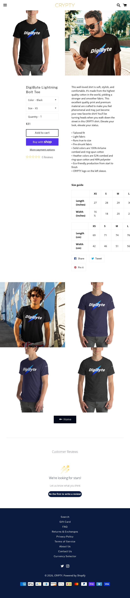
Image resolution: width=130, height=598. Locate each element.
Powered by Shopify (74, 575)
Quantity (33, 116)
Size (30, 108)
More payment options (42, 149)
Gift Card (65, 521)
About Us (65, 546)
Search (65, 517)
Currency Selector (65, 556)
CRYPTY (58, 575)
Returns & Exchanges (65, 531)
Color (31, 100)
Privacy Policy (65, 536)
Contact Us (65, 551)
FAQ (64, 526)
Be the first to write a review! (65, 493)
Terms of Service (65, 541)
